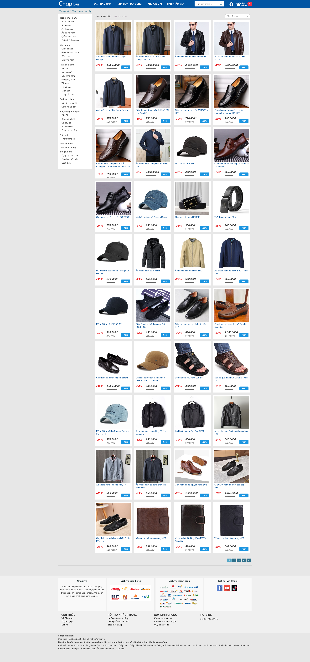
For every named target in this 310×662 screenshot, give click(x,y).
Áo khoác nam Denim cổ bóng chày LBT (231, 432)
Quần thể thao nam (70, 40)
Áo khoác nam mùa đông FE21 (189, 431)
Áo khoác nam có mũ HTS (148, 270)
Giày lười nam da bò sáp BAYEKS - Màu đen (113, 539)
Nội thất (64, 135)
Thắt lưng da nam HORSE (187, 217)
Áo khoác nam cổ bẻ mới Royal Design (111, 58)
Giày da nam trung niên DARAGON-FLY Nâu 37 (152, 111)
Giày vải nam (68, 60)
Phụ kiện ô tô (66, 143)
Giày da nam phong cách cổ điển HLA (190, 325)
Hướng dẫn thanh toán (118, 621)
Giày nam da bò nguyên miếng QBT (192, 485)
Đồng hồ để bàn (69, 107)
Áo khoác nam (68, 21)
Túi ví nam (67, 87)
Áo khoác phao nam (107, 645)
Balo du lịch (67, 126)
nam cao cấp (85, 11)
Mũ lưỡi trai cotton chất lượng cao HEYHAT (112, 272)
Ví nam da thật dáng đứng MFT (229, 538)
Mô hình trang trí (69, 103)
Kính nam (66, 91)
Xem (126, 67)
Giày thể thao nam (70, 52)
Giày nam (65, 45)
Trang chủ (64, 11)
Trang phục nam (68, 17)
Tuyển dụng (67, 621)
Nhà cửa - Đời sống (130, 4)
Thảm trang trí (68, 139)
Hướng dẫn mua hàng (118, 618)
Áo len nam (67, 25)
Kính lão (223, 645)
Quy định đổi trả (161, 625)
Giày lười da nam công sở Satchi (112, 378)
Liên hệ (65, 625)
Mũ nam (65, 68)
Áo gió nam (91, 645)
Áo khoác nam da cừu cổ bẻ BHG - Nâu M (231, 58)
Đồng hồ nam (68, 94)
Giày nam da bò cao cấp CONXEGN (113, 217)
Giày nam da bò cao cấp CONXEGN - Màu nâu (231, 165)
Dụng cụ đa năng (69, 130)
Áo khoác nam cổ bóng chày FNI (111, 485)
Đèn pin (75, 648)
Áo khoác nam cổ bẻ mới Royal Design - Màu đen (150, 58)
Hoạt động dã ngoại (70, 111)
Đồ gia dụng (66, 151)
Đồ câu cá (66, 123)
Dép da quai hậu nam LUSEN (188, 378)
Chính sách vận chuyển (165, 621)
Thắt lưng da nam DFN (225, 217)
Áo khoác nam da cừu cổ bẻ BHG (191, 56)
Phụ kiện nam (67, 64)
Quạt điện (66, 163)
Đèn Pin (65, 115)
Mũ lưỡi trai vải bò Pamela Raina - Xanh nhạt (112, 432)
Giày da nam (67, 49)
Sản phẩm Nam (102, 4)
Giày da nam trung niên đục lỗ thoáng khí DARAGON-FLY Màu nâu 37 (113, 166)
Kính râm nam (210, 645)
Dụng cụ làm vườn (70, 155)
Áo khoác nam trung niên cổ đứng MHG (151, 165)
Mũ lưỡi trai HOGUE (184, 163)
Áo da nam (79, 645)
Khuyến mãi (155, 4)
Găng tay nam (68, 79)
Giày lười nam (184, 645)
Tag (74, 11)
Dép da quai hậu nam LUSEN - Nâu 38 (231, 379)
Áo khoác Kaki (88, 648)
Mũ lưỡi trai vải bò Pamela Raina (151, 217)
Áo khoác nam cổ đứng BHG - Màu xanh (231, 272)
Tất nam (65, 83)
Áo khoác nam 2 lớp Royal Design (112, 110)
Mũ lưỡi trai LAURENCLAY (109, 324)
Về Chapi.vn (67, 618)
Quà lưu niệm (67, 99)
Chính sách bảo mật (163, 618)
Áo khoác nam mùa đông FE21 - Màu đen (151, 432)
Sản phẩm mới (175, 4)
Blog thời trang (115, 625)
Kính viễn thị (235, 645)
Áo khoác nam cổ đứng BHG (188, 270)
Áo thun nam (67, 29)
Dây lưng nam (68, 76)
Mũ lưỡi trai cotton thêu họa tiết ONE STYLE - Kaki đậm (150, 379)
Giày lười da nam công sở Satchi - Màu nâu (230, 325)
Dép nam (66, 56)
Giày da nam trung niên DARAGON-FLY (192, 111)
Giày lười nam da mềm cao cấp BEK (229, 486)
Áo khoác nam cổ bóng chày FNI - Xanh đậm (152, 486)
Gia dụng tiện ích (70, 159)
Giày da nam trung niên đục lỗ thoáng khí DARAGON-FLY (228, 111)
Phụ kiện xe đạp (68, 147)
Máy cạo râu (67, 72)
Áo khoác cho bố (105, 648)
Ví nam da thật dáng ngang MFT (151, 538)
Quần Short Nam (69, 36)
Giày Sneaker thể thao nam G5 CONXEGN (150, 325)
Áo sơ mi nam (68, 33)
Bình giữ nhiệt (68, 119)
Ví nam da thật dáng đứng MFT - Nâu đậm (190, 539)
